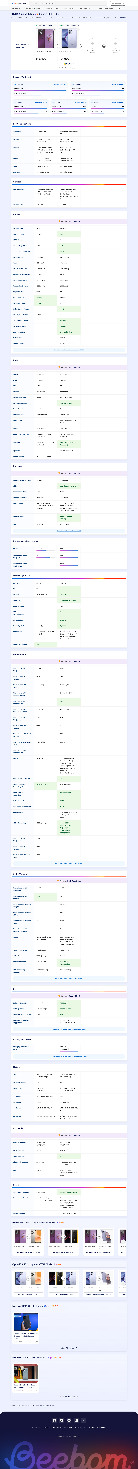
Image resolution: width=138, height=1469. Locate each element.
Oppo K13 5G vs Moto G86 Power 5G (99, 1294)
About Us (36, 1427)
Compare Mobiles (51, 8)
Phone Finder (69, 8)
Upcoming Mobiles (33, 8)
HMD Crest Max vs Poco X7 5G (63, 1252)
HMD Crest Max (43, 51)
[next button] (123, 1241)
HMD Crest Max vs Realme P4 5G (28, 1252)
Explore (15, 8)
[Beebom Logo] (19, 3)
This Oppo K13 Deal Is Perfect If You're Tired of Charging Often (25, 1336)
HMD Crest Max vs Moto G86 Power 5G (99, 1252)
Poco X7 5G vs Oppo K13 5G (63, 1294)
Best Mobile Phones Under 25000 (69, 531)
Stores (120, 8)
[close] (54, 29)
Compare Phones (23, 1405)
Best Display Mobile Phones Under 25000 (69, 350)
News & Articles (85, 8)
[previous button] (14, 1241)
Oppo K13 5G (65, 51)
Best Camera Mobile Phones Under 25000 (69, 863)
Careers (46, 1427)
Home (13, 1405)
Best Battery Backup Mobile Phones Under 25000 (69, 1029)
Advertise (68, 1427)
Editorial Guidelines (97, 1427)
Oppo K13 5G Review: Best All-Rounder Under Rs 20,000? (25, 1386)
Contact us (57, 1427)
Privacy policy (80, 1427)
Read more (123, 18)
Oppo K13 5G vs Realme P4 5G (28, 1294)
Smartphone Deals (106, 8)
